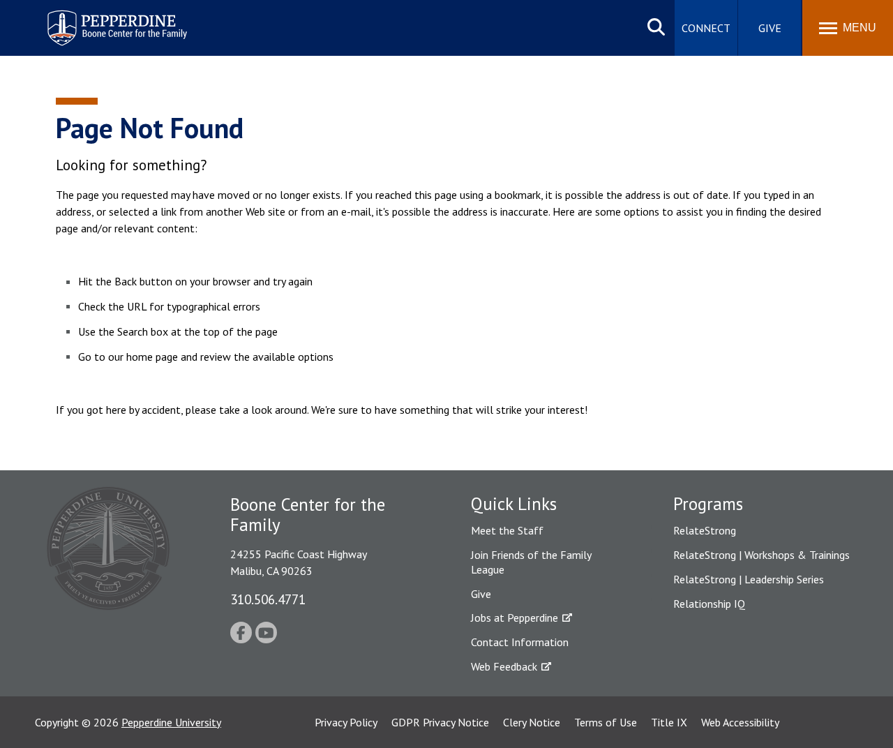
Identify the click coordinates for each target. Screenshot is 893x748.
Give (769, 28)
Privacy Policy (346, 722)
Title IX (669, 722)
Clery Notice (531, 722)
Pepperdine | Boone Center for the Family (116, 19)
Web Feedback (504, 666)
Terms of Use (605, 722)
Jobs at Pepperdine (514, 617)
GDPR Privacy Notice (440, 722)
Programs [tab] (708, 504)
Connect (706, 28)
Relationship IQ (709, 604)
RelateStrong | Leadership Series (748, 579)
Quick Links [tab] (514, 504)
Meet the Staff (507, 530)
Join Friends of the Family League (531, 562)
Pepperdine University (171, 722)
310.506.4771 (268, 599)
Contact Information (520, 642)
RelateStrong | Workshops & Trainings (761, 555)
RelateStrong (704, 530)
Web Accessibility (740, 722)
